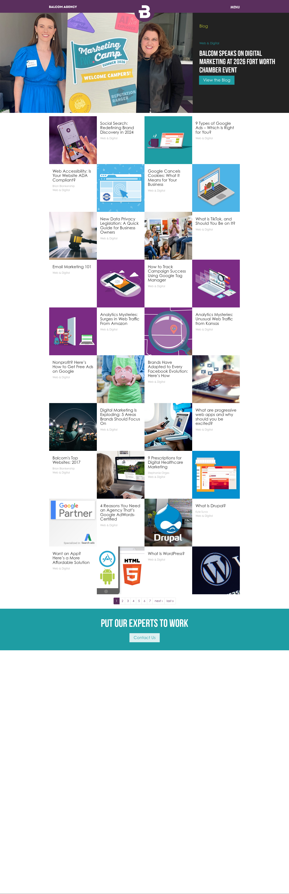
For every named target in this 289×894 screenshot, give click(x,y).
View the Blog (216, 80)
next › (159, 601)
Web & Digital (209, 43)
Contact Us (145, 637)
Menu (235, 7)
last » (170, 601)
